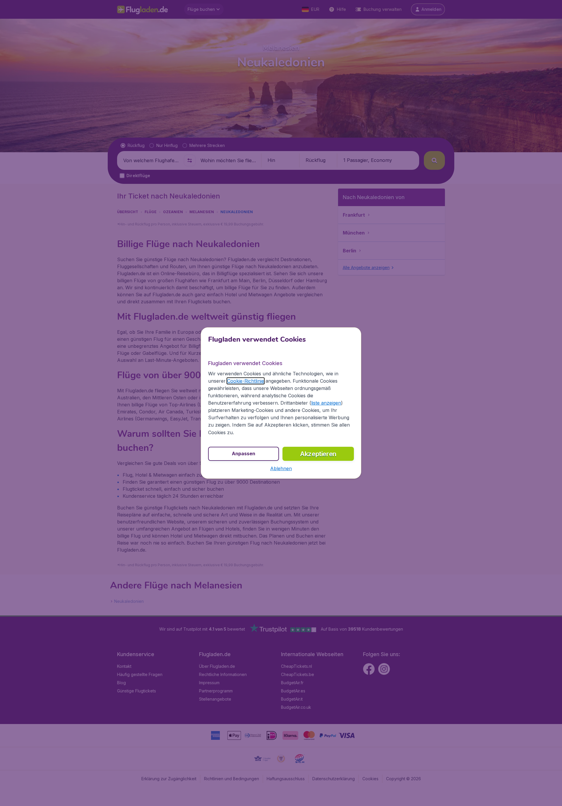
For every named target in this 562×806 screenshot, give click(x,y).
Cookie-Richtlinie (245, 381)
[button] (281, 468)
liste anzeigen (326, 403)
